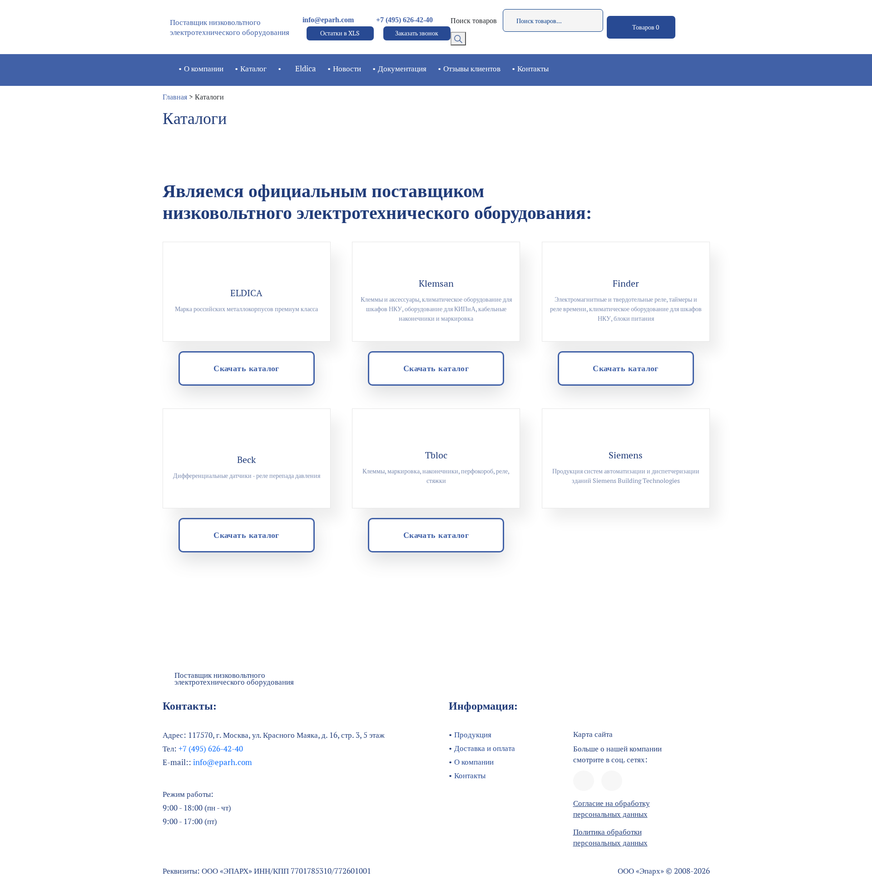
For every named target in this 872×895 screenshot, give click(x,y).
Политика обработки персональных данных (610, 837)
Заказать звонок (416, 33)
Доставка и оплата (484, 748)
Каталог (253, 69)
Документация (402, 69)
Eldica (305, 69)
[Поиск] (458, 38)
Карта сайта (593, 734)
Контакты (533, 69)
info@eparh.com (328, 20)
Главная (175, 97)
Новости (347, 69)
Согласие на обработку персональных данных (611, 808)
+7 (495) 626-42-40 (404, 20)
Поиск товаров (474, 20)
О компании (203, 69)
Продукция (472, 735)
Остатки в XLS (340, 33)
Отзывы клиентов (471, 69)
